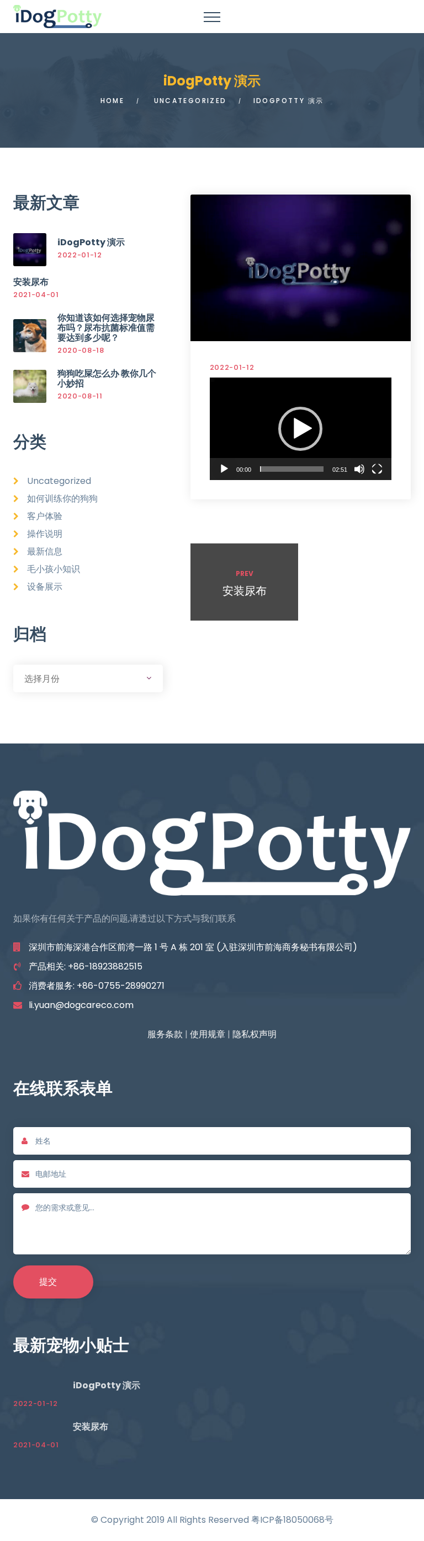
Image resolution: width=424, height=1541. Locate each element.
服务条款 (165, 1034)
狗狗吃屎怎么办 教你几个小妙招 (106, 378)
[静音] (359, 469)
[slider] (292, 469)
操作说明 (44, 533)
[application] (300, 428)
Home (112, 100)
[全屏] (377, 469)
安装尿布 (31, 282)
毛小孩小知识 (53, 569)
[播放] (224, 469)
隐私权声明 (254, 1034)
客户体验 (44, 516)
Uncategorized (190, 100)
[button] (300, 429)
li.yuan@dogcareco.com (81, 1005)
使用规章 (207, 1034)
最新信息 (44, 551)
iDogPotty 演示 (91, 242)
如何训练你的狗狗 (62, 498)
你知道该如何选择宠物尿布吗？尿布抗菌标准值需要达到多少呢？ (106, 327)
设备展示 (44, 586)
